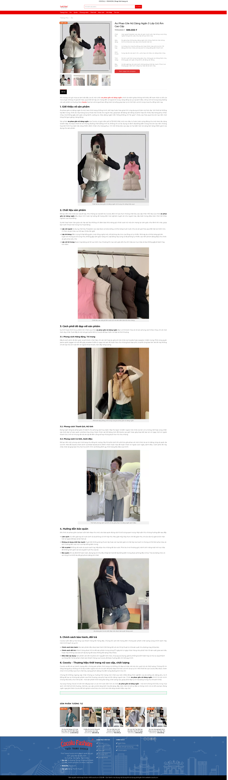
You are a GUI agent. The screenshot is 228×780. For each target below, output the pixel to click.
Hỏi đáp (109, 12)
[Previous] (63, 47)
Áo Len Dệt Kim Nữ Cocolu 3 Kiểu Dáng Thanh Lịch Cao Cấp (113, 731)
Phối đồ (93, 12)
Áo (71, 12)
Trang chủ (64, 18)
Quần (76, 12)
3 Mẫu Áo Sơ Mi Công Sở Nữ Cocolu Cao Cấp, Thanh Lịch (92, 731)
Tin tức (116, 12)
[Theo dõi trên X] (148, 738)
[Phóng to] (62, 71)
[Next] (108, 47)
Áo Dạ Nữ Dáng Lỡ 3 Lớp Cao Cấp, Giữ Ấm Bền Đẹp (69, 730)
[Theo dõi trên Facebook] (145, 738)
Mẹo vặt (101, 12)
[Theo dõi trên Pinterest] (151, 738)
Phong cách (84, 12)
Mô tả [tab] (63, 92)
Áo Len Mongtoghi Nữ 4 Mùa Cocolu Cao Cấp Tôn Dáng (156, 731)
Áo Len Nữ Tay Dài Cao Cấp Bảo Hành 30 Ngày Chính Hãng (135, 731)
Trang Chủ (64, 12)
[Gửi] (138, 6)
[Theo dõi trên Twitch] (154, 738)
